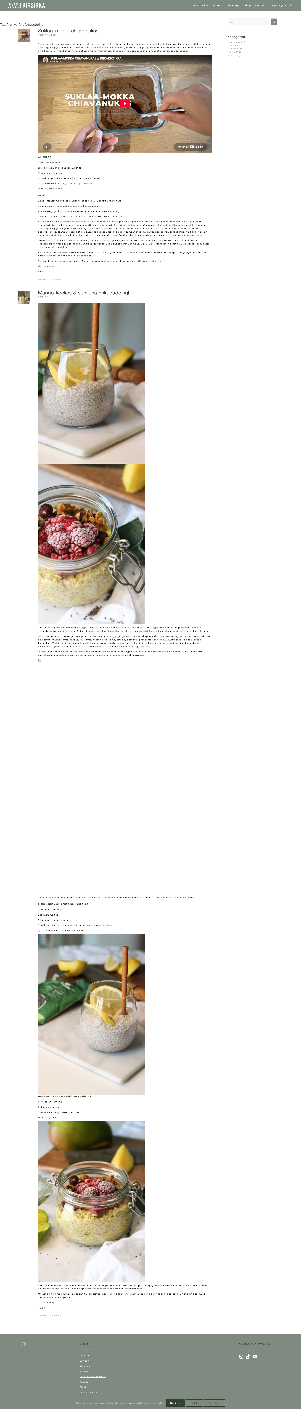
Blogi (83, 1387)
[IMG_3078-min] (24, 297)
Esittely (85, 1360)
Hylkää (194, 1403)
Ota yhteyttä (88, 1392)
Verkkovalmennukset (93, 1376)
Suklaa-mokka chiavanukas (68, 31)
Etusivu (84, 1355)
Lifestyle (233, 45)
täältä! (161, 261)
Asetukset (214, 1403)
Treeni (231, 52)
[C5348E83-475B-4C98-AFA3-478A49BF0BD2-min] (24, 35)
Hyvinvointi (234, 42)
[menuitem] (201, 5)
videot (53, 35)
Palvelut (85, 1371)
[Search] (291, 5)
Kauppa (84, 1381)
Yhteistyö (86, 1366)
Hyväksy (175, 1403)
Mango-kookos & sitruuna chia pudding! (83, 293)
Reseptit (43, 35)
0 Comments (55, 279)
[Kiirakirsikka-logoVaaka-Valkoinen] (26, 5)
